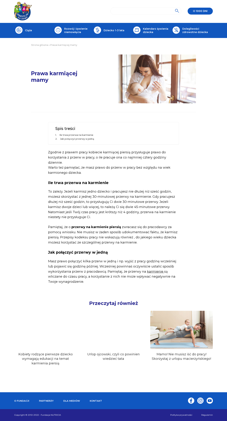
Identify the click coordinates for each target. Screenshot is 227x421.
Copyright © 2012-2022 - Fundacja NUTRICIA (37, 415)
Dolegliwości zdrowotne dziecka (195, 30)
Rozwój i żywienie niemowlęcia (75, 30)
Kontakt (96, 400)
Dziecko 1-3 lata (114, 30)
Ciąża (28, 30)
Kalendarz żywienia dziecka (155, 30)
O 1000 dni (200, 11)
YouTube (209, 401)
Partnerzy (46, 400)
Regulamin (207, 415)
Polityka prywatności (181, 415)
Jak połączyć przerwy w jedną (77, 139)
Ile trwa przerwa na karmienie (76, 135)
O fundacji (21, 400)
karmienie (155, 272)
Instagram (200, 401)
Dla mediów (71, 400)
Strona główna (39, 44)
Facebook (191, 401)
